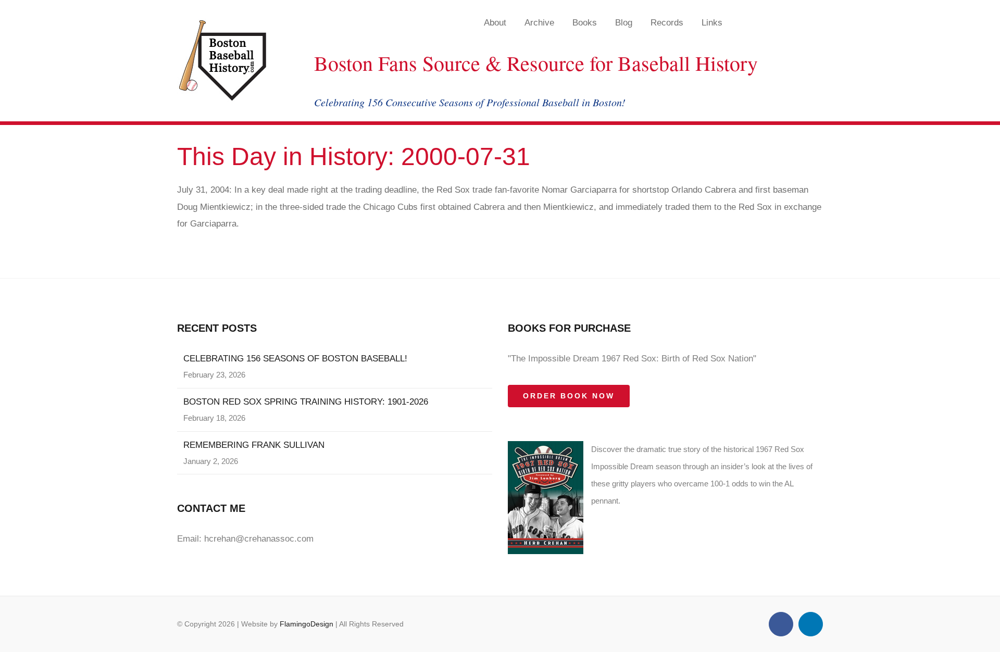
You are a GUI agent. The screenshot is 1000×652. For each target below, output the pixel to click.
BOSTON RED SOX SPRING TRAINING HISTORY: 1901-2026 (305, 402)
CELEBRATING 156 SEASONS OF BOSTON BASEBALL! (295, 358)
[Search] (794, 22)
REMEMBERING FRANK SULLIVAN (253, 445)
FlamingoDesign (306, 624)
